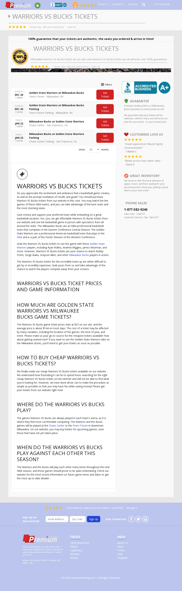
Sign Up (93, 519)
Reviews (74, 554)
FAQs (120, 546)
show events (94, 149)
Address (26, 560)
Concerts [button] (117, 4)
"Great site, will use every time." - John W (52, 27)
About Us (122, 542)
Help (119, 554)
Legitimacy (76, 550)
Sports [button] (102, 4)
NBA (19, 237)
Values (73, 546)
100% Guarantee (79, 542)
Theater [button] (133, 4)
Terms (121, 550)
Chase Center (56, 425)
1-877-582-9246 (162, 4)
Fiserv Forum (80, 425)
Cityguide (122, 557)
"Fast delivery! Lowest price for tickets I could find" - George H (101, 508)
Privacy (74, 557)
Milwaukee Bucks (79, 255)
